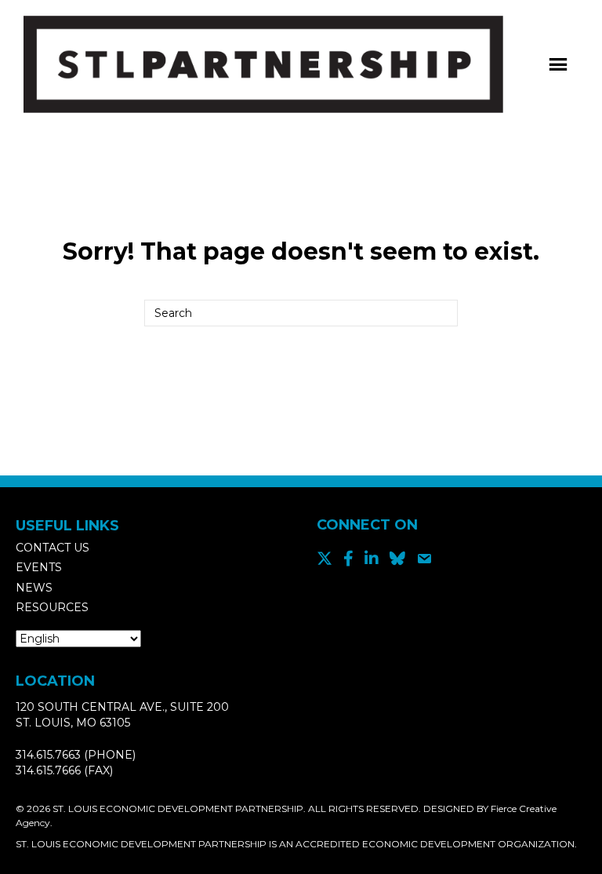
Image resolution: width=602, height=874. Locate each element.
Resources (52, 607)
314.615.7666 (48, 770)
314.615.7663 (48, 755)
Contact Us (52, 548)
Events (39, 567)
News (34, 588)
